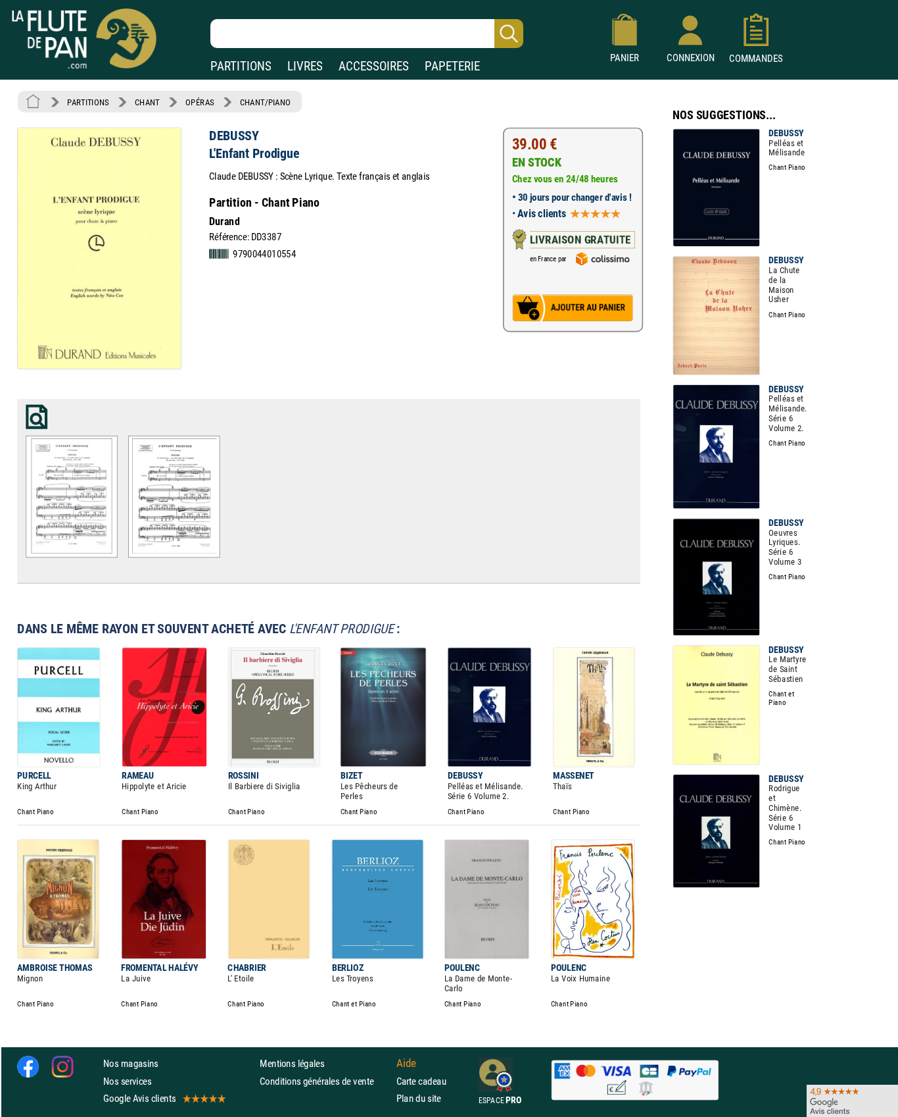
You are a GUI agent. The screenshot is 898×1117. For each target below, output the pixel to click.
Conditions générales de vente (325, 1080)
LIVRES (305, 66)
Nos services (127, 1080)
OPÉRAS (199, 102)
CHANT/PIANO (265, 102)
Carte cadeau (421, 1080)
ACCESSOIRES (374, 66)
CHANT (147, 102)
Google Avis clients (139, 1097)
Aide (406, 1063)
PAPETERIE (452, 66)
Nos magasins (130, 1063)
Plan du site (418, 1097)
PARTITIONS (241, 66)
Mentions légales (292, 1063)
